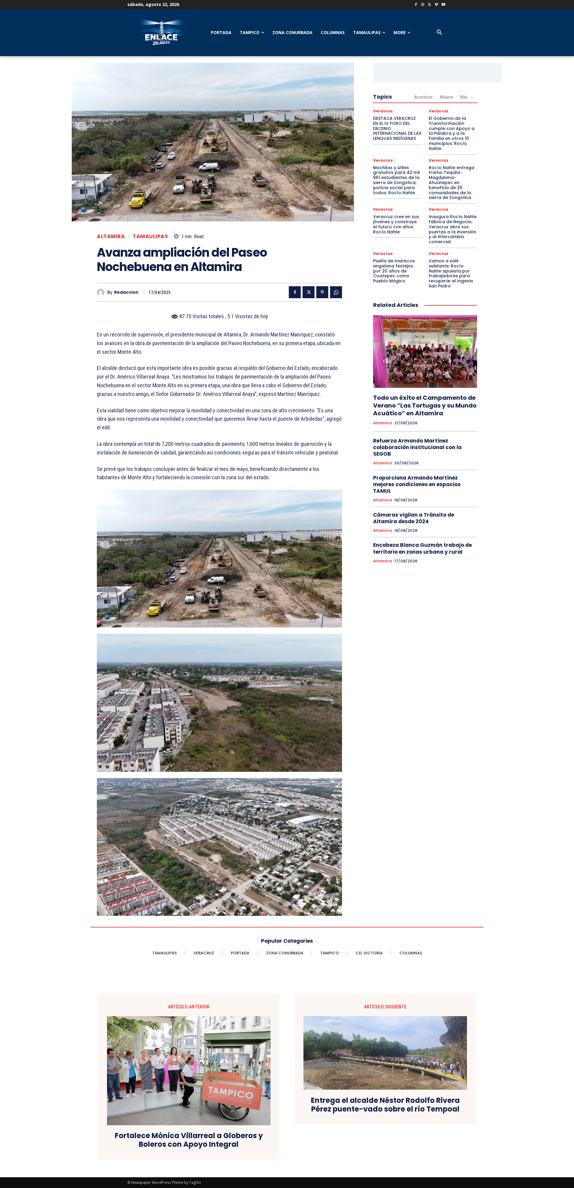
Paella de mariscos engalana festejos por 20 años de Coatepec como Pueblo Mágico (394, 271)
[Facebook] (416, 4)
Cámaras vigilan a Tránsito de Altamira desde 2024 (413, 518)
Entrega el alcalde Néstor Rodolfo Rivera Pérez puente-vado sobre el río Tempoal (385, 1105)
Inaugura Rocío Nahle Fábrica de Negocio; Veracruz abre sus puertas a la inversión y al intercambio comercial (453, 229)
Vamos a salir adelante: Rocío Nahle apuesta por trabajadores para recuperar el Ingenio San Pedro (451, 273)
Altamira (111, 236)
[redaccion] (102, 292)
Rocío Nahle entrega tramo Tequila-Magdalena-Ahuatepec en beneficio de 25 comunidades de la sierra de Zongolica (451, 183)
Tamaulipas (150, 236)
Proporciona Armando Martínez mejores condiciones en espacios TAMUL (417, 484)
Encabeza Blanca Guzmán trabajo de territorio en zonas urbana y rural (422, 548)
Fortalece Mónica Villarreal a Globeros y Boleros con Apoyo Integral (189, 1140)
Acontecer (423, 97)
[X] (429, 4)
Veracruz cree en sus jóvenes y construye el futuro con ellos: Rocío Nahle (396, 224)
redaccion (126, 292)
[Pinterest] (322, 292)
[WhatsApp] (336, 292)
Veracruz (383, 111)
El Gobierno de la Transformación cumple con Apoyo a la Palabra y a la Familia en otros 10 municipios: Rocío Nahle (451, 133)
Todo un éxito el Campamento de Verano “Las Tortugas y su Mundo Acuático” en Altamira (425, 405)
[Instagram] (422, 4)
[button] (439, 32)
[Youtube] (443, 4)
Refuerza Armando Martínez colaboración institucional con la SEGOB (417, 447)
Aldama (446, 97)
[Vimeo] (436, 4)
